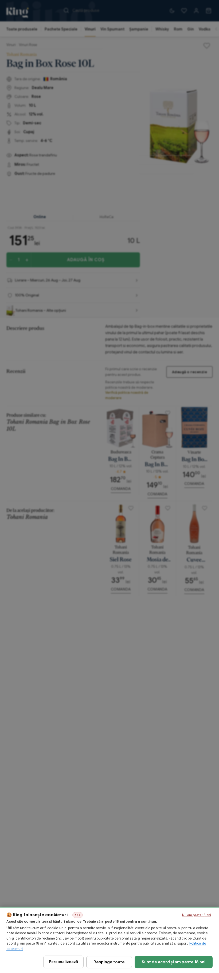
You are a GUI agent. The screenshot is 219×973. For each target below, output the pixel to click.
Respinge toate (109, 961)
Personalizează (63, 961)
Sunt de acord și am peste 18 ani (173, 961)
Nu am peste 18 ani (196, 915)
